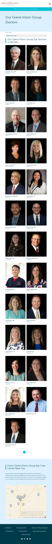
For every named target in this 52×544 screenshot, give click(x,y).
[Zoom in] (45, 512)
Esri (22, 517)
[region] (26, 502)
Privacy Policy (23, 531)
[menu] (50, 4)
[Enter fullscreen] (45, 487)
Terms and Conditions (39, 531)
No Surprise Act (21, 528)
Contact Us (7, 528)
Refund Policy (26, 534)
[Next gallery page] (31, 452)
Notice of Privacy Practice (40, 528)
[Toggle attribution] (45, 517)
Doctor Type (8, 32)
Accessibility (9, 531)
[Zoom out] (45, 514)
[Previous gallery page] (21, 452)
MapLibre (19, 517)
